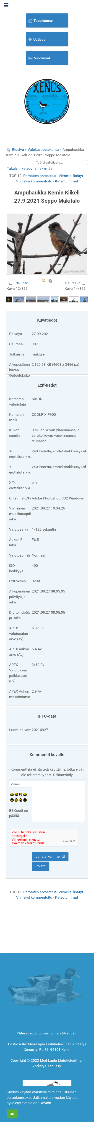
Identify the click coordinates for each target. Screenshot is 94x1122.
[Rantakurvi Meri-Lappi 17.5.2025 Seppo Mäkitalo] (19, 299)
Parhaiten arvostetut (39, 176)
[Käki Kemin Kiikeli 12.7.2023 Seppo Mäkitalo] (55, 299)
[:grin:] (20, 794)
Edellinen (21, 283)
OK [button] (12, 1114)
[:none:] (12, 799)
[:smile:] (12, 794)
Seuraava (73, 283)
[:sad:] (20, 799)
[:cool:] (16, 794)
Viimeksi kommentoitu (34, 181)
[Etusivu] (47, 101)
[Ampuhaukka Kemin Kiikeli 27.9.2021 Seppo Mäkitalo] (47, 273)
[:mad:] (16, 799)
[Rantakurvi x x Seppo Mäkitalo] (43, 299)
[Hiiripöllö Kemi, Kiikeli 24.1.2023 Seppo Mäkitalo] (84, 299)
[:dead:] (25, 799)
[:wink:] (25, 794)
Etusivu (18, 149)
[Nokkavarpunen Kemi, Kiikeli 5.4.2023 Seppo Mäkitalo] (74, 299)
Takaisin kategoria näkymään (31, 168)
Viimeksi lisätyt (71, 176)
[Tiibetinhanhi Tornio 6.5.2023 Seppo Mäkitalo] (64, 299)
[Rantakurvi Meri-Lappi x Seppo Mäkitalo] (31, 299)
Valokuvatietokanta (43, 149)
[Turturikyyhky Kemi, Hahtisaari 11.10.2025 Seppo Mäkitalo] (8, 299)
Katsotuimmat (66, 181)
